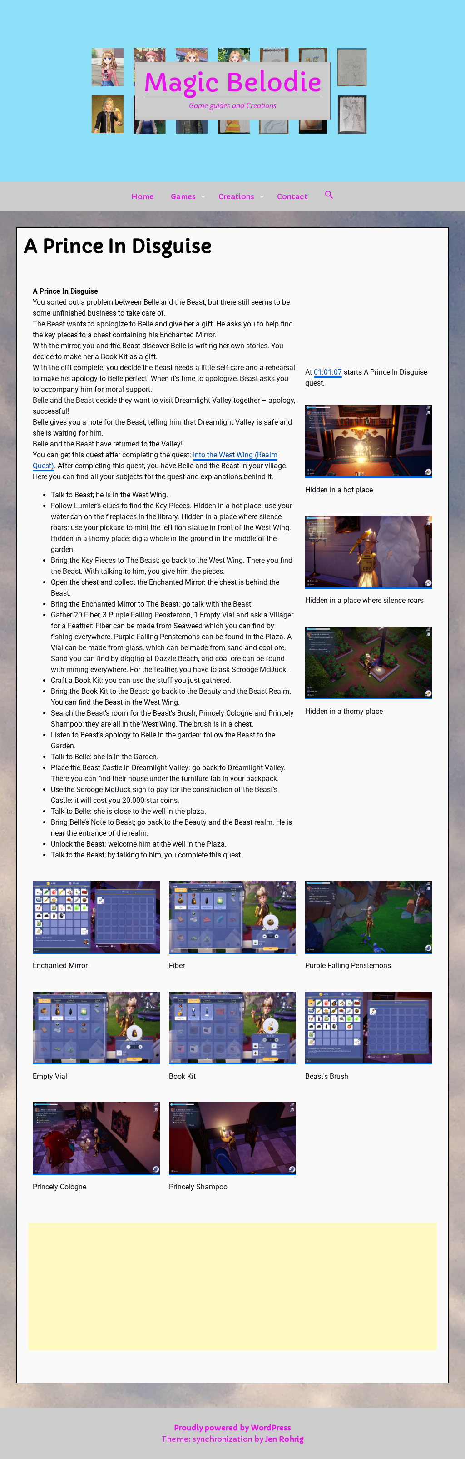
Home (142, 196)
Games (183, 196)
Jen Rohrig (284, 1439)
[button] (329, 195)
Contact (292, 196)
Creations (236, 196)
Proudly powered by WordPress (232, 1427)
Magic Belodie (232, 82)
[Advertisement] (232, 1286)
